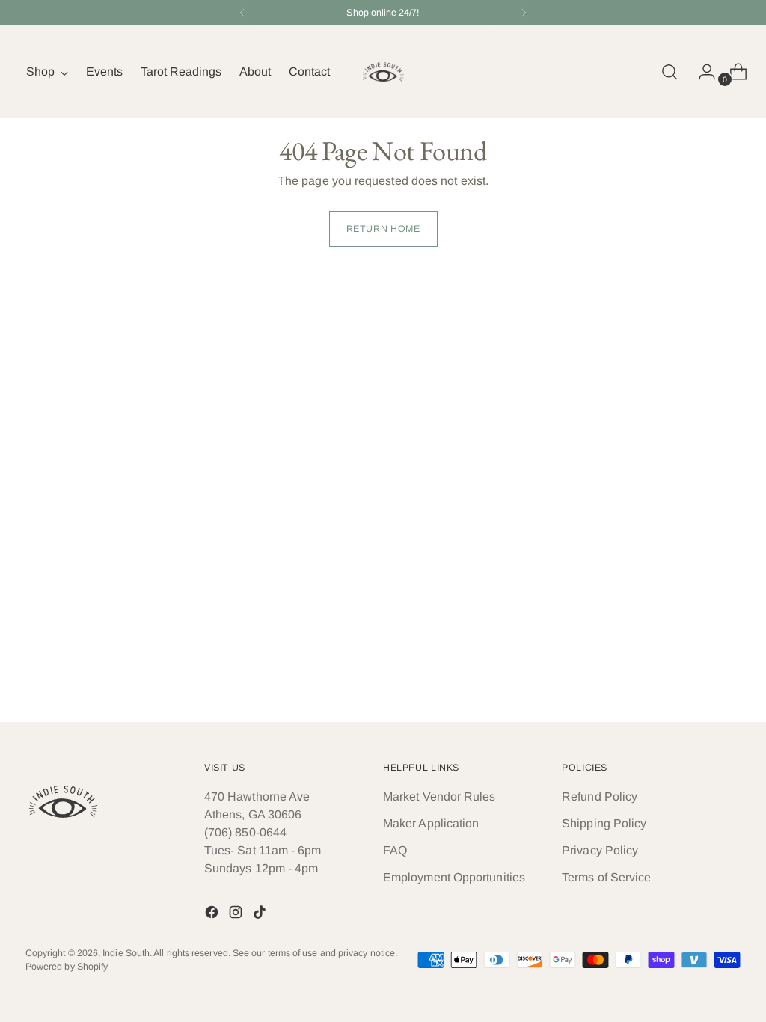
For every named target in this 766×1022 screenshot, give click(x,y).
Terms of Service (606, 877)
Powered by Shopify (66, 966)
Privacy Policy (600, 850)
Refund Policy (599, 796)
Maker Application (431, 823)
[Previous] (242, 12)
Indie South (126, 953)
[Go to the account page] (701, 72)
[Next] (523, 12)
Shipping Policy (604, 823)
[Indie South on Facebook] (213, 915)
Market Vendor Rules (439, 796)
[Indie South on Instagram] (237, 915)
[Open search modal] (669, 72)
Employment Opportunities (454, 877)
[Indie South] (383, 71)
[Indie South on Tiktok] (261, 915)
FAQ (395, 850)
